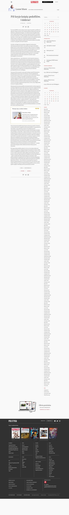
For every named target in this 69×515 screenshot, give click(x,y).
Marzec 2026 (46, 112)
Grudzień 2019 (47, 233)
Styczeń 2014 (46, 348)
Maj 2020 (46, 225)
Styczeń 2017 (46, 290)
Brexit (23, 445)
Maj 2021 (46, 206)
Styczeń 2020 (47, 232)
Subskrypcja (49, 420)
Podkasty (50, 467)
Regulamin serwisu (29, 480)
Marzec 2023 (46, 170)
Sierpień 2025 (47, 123)
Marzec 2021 (46, 209)
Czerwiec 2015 (47, 321)
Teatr (36, 453)
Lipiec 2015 (46, 319)
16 (47, 29)
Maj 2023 (46, 167)
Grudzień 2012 (47, 369)
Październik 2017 (47, 275)
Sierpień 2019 (47, 240)
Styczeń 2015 (46, 329)
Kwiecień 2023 (47, 169)
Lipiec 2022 (46, 183)
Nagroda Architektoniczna (40, 457)
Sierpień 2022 (47, 182)
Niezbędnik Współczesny (13, 449)
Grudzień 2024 (47, 136)
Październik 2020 (47, 217)
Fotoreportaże (51, 468)
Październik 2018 (47, 256)
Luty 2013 (46, 366)
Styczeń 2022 (47, 193)
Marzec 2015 (46, 325)
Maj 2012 (46, 380)
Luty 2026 (46, 114)
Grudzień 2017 (47, 272)
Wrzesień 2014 (47, 335)
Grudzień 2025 (47, 117)
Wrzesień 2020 (47, 219)
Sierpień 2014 (46, 337)
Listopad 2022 (47, 177)
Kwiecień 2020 (47, 227)
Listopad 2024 (47, 138)
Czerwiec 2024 (47, 146)
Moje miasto (51, 465)
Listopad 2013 (47, 351)
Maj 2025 (46, 128)
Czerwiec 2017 (47, 282)
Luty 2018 (46, 269)
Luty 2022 (46, 191)
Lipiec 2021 (46, 203)
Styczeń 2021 (46, 212)
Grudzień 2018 (47, 253)
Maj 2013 (46, 361)
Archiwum (51, 470)
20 (55, 29)
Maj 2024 (46, 148)
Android (47, 484)
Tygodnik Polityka (12, 445)
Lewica (10, 466)
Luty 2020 (46, 230)
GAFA (23, 465)
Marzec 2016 (46, 306)
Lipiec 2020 (46, 222)
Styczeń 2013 (46, 367)
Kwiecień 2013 (47, 363)
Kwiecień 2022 (47, 188)
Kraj (9, 460)
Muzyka (36, 446)
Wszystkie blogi (52, 453)
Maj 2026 (46, 109)
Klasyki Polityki (52, 463)
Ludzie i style (51, 460)
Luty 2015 (46, 327)
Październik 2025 (47, 120)
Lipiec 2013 (46, 358)
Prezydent (11, 469)
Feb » (48, 35)
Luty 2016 (46, 308)
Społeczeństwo (52, 462)
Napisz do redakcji (12, 484)
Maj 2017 (46, 283)
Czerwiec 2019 (47, 243)
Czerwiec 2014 (47, 340)
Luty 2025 (46, 133)
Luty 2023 (46, 172)
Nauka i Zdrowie (38, 461)
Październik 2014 (47, 333)
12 (53, 27)
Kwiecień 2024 (47, 149)
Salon (10, 451)
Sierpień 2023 (47, 162)
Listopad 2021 (47, 196)
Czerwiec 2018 (47, 262)
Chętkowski (51, 451)
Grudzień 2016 (47, 291)
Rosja (23, 451)
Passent (50, 445)
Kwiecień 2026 (47, 110)
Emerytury (24, 459)
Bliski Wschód (24, 449)
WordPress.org (47, 395)
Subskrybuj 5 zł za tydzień (44, 409)
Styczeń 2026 (47, 115)
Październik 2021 (47, 198)
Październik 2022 (47, 178)
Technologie (37, 467)
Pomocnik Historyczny (13, 446)
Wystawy (37, 451)
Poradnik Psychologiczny (13, 448)
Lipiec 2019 (46, 241)
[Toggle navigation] (11, 2)
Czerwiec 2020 (47, 224)
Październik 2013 (47, 353)
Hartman (50, 446)
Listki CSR (24, 467)
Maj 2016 (46, 303)
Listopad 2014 (47, 332)
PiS (9, 464)
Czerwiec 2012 (47, 379)
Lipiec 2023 (46, 164)
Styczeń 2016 (46, 309)
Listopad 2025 (47, 119)
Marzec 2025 (46, 131)
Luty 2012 (46, 385)
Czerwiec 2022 (47, 185)
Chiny (23, 453)
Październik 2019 (47, 236)
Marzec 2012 (46, 384)
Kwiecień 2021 (47, 207)
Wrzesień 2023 (47, 161)
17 (49, 29)
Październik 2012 (47, 372)
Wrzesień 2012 (47, 374)
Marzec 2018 (46, 267)
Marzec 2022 (46, 190)
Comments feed (47, 393)
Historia (50, 459)
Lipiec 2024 (46, 144)
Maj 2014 (46, 342)
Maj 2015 (46, 322)
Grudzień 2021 (47, 194)
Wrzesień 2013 (47, 354)
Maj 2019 (46, 245)
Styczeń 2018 (46, 270)
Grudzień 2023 (47, 156)
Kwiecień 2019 (47, 246)
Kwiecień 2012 (47, 382)
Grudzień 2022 (47, 175)
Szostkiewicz (51, 448)
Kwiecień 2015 (47, 324)
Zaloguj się (46, 390)
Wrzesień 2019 (47, 238)
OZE (23, 463)
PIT (22, 460)
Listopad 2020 (47, 215)
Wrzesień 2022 (47, 180)
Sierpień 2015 (46, 317)
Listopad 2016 (47, 293)
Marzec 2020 (46, 228)
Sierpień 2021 (46, 201)
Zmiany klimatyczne (39, 468)
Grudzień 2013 (47, 350)
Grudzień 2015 (47, 311)
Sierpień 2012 (46, 375)
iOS (44, 484)
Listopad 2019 (47, 235)
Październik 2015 (47, 314)
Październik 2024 (47, 140)
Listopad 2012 (47, 371)
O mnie (58, 9)
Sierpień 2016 (47, 298)
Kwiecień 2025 (47, 130)
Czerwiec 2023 (47, 165)
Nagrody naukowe (38, 470)
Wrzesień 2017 (47, 277)
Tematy (50, 473)
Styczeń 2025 (47, 135)
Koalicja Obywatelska (13, 467)
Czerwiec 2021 (47, 204)
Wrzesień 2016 (47, 296)
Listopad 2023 (47, 157)
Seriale (36, 449)
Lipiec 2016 (46, 300)
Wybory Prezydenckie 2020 (14, 462)
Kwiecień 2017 (47, 285)
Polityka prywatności (30, 484)
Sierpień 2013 (47, 356)
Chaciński (51, 449)
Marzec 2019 (46, 248)
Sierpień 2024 (47, 143)
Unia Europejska (25, 446)
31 (49, 33)
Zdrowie (37, 463)
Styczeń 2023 (47, 173)
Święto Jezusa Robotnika (49, 68)
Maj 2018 (46, 264)
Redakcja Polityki (12, 480)
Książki (36, 445)
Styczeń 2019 (46, 251)
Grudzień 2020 (47, 214)
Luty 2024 (46, 152)
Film (36, 448)
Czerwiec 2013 (47, 359)
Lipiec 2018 (46, 261)
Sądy (9, 470)
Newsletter (43, 420)
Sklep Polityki (51, 476)
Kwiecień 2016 (47, 304)
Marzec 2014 (46, 345)
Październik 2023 (47, 159)
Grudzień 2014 (47, 330)
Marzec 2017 (46, 287)
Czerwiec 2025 (47, 127)
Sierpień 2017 (46, 279)
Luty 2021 (46, 211)
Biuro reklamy (11, 482)
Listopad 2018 (47, 254)
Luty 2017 (46, 288)
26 (53, 31)
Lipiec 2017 (46, 280)
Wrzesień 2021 (47, 199)
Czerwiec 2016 (47, 301)
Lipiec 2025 (46, 125)
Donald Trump (25, 448)
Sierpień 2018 (47, 259)
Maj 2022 (46, 186)
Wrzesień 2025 (47, 122)
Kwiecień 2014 (47, 343)
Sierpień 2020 (47, 220)
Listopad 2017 (47, 274)
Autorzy (50, 471)
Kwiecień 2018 (47, 266)
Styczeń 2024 (47, 154)
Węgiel (23, 462)
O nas (50, 474)
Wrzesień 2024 (47, 141)
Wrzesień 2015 (47, 316)
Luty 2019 (46, 249)
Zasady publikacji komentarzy (31, 482)
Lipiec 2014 (46, 338)
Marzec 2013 (46, 364)
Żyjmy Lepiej (11, 453)
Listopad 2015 (47, 312)
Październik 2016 (47, 295)
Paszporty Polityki (38, 456)
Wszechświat (37, 465)
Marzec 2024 (46, 151)
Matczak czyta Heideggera (52, 72)
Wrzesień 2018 (47, 257)
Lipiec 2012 (46, 377)
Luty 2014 (46, 346)
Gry (36, 454)
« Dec (45, 35)
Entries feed (46, 391)
